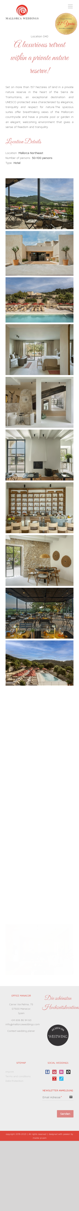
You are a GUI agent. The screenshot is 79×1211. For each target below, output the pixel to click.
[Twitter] (68, 1072)
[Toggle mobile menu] (70, 6)
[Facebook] (47, 1072)
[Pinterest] (54, 1072)
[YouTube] (54, 1079)
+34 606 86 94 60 (21, 1020)
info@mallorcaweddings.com (23, 1024)
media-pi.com (39, 1138)
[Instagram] (61, 1072)
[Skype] (61, 1079)
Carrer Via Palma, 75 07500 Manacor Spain (21, 1009)
